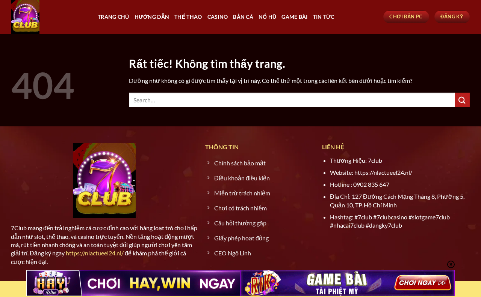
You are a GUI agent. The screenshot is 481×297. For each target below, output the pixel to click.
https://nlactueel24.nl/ (95, 252)
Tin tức (323, 17)
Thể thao (188, 17)
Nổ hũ (267, 17)
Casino (217, 17)
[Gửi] (462, 100)
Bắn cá (243, 17)
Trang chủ (113, 17)
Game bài (294, 17)
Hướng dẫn (152, 17)
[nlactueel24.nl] (48, 17)
